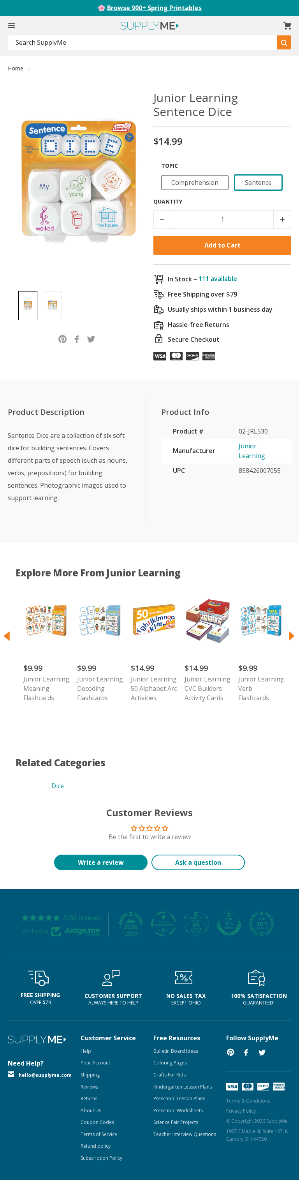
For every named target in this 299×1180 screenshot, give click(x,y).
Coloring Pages (170, 1062)
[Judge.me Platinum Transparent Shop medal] (163, 923)
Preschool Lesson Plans (179, 1098)
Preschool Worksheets (178, 1110)
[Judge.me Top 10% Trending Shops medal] (261, 923)
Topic (169, 165)
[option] (27, 305)
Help (86, 1051)
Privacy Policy (241, 1111)
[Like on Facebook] (77, 338)
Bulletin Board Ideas (175, 1051)
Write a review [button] (101, 862)
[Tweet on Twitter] (91, 338)
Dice (57, 785)
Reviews (89, 1086)
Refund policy (96, 1146)
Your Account (95, 1062)
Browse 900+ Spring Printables (154, 8)
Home (15, 68)
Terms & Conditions (248, 1100)
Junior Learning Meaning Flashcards (46, 688)
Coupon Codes (97, 1122)
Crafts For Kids (169, 1074)
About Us (91, 1110)
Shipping (90, 1074)
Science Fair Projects (175, 1122)
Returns (89, 1098)
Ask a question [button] (198, 862)
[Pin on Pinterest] (62, 338)
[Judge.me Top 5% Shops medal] (228, 923)
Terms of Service (99, 1134)
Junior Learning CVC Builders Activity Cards (207, 688)
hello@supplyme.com (45, 1075)
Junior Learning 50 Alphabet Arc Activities (154, 688)
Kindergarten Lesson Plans (182, 1086)
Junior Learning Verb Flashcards (261, 688)
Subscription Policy (101, 1158)
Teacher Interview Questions (184, 1134)
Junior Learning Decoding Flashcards (100, 688)
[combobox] (142, 42)
